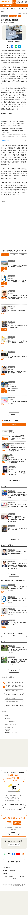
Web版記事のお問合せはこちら (14, 705)
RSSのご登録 (13, 844)
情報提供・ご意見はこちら (13, 691)
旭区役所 (7, 715)
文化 (18, 8)
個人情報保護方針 (8, 877)
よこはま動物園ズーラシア (11, 721)
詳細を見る (14, 833)
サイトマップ (14, 878)
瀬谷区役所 (7, 730)
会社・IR (18, 2)
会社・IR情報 (6, 867)
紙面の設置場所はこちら (12, 701)
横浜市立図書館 (9, 727)
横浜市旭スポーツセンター (11, 724)
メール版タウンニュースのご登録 (13, 809)
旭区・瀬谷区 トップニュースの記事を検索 (14, 634)
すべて (3, 8)
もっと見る (14, 414)
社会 (23, 8)
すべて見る (13, 539)
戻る (3, 11)
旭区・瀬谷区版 (6, 5)
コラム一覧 (14, 670)
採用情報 (5, 873)
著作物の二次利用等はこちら (13, 694)
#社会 (3, 201)
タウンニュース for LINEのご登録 (13, 804)
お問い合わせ (15, 862)
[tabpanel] (14, 33)
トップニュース (11, 8)
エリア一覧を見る (13, 480)
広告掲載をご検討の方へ (9, 870)
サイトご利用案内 (19, 877)
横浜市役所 (7, 718)
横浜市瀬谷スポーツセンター (12, 733)
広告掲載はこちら (10, 698)
